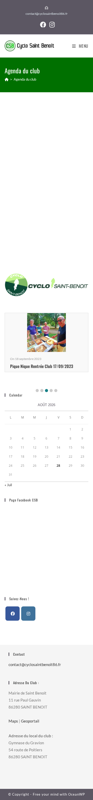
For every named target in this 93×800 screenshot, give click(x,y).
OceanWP (76, 794)
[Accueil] (7, 79)
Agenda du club (25, 79)
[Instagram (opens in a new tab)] (51, 25)
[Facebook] (12, 613)
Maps (13, 721)
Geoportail (30, 721)
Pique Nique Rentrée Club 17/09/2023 (41, 366)
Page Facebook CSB (23, 499)
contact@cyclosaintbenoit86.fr (47, 14)
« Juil (8, 485)
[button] (37, 390)
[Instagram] (28, 613)
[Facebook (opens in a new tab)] (43, 25)
